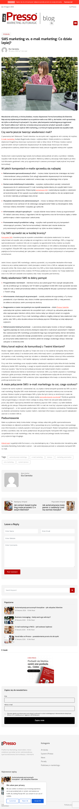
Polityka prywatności (71, 805)
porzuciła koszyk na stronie (50, 397)
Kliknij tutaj (5, 443)
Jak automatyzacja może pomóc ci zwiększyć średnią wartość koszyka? (53, 507)
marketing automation (64, 457)
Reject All (25, 801)
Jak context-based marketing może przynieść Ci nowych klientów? (25, 507)
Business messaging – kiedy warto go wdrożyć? (33, 617)
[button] (75, 23)
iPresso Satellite (63, 307)
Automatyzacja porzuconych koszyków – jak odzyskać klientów (38, 608)
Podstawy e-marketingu (50, 765)
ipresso (49, 457)
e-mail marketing (37, 457)
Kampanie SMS (6, 237)
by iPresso (72, 7)
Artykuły (6, 34)
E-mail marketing (8, 139)
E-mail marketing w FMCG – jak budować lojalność (33, 627)
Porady (44, 761)
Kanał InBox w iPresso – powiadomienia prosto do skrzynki (37, 636)
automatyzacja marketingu (18, 457)
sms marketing (9, 462)
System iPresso (47, 754)
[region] (25, 793)
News (43, 757)
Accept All (37, 801)
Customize (12, 801)
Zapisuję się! (68, 2)
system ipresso (23, 462)
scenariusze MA (42, 190)
